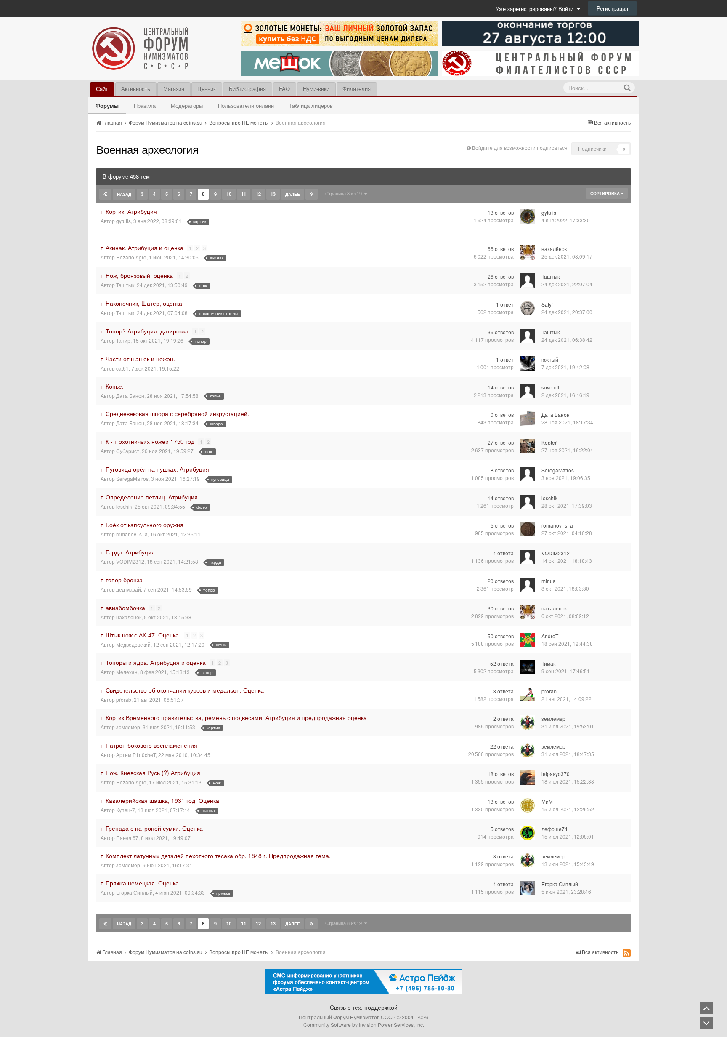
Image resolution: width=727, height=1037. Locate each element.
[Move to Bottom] (706, 1023)
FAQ (284, 89)
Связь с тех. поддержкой (364, 1007)
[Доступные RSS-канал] (627, 952)
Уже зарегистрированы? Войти (536, 9)
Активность (135, 89)
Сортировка (605, 193)
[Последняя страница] (311, 194)
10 (228, 194)
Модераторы (187, 105)
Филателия (356, 89)
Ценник (206, 89)
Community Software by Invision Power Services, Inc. (363, 1024)
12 (258, 194)
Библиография (247, 89)
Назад (124, 194)
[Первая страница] (105, 194)
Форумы (107, 105)
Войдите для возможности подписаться (520, 147)
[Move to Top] (706, 1008)
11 (243, 194)
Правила (145, 105)
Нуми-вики (316, 89)
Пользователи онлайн (246, 105)
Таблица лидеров (311, 105)
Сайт (102, 89)
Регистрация (612, 8)
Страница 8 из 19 (344, 193)
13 (273, 194)
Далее (292, 194)
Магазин (173, 89)
